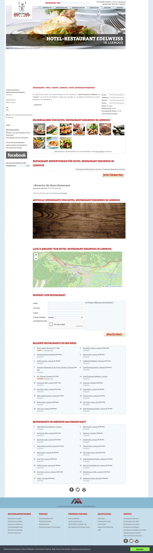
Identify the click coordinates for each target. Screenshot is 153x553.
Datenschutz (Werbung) (105, 527)
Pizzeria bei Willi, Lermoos (45, 383)
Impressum (101, 518)
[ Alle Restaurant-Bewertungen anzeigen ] (88, 169)
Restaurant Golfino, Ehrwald (92, 478)
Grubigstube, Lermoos (90, 389)
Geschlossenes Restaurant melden (135, 530)
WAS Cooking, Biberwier (45, 348)
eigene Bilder (99, 151)
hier (71, 97)
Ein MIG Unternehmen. (88, 506)
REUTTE (55, 88)
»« (52, 185)
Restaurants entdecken (131, 518)
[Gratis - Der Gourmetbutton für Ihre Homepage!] (19, 135)
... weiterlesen (37, 104)
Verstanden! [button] (140, 549)
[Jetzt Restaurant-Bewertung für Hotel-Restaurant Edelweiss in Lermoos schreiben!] (113, 178)
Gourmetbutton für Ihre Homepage (17, 137)
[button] (36, 255)
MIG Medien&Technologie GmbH (79, 527)
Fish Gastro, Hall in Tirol (90, 402)
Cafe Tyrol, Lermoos (43, 409)
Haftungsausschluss (104, 521)
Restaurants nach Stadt (131, 521)
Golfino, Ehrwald (42, 478)
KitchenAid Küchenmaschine (133, 536)
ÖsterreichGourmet (45, 521)
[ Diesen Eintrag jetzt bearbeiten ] (16, 145)
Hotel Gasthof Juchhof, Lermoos (47, 396)
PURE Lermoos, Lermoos (45, 361)
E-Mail (8, 125)
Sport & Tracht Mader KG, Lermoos (94, 465)
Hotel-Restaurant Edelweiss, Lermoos (95, 376)
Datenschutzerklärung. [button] (80, 549)
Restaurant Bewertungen (78, 8)
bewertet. (64, 193)
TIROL (48, 88)
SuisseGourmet (44, 524)
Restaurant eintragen (15, 518)
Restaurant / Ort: (53, 3)
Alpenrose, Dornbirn (89, 383)
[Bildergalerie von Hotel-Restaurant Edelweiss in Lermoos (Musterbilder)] (39, 135)
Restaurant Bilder (108, 8)
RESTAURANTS (38, 88)
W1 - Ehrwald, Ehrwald (44, 376)
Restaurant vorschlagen (131, 527)
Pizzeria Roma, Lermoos (91, 396)
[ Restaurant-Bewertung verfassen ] (114, 169)
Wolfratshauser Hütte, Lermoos (93, 472)
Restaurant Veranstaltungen (120, 8)
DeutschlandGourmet (46, 518)
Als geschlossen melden (14, 147)
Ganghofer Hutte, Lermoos (45, 389)
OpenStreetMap (116, 286)
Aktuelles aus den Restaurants (94, 8)
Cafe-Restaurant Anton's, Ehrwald (94, 367)
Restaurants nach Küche (132, 524)
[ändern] (123, 4)
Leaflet (106, 286)
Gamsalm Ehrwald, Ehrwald (46, 354)
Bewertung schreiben (40, 188)
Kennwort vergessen (14, 533)
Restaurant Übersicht (46, 8)
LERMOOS (64, 88)
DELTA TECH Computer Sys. (77, 524)
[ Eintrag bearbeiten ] (12, 90)
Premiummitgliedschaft (15, 527)
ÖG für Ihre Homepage (15, 530)
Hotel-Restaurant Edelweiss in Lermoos (22, 9)
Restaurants (62, 8)
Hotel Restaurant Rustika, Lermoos (94, 409)
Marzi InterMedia (73, 518)
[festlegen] (122, 2)
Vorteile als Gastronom (15, 524)
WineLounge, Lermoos (90, 354)
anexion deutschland (75, 521)
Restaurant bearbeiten (15, 521)
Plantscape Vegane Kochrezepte (49, 527)
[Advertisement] (66, 67)
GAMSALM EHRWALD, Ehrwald (93, 361)
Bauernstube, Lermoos (44, 402)
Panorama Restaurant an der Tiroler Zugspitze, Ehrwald (55, 367)
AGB (99, 530)
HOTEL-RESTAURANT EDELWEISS (82, 88)
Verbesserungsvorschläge (132, 533)
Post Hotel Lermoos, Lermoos (92, 348)
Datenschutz (102, 524)
